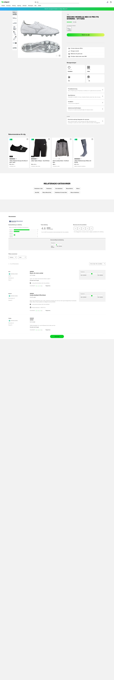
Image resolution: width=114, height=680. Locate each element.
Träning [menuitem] (14, 5)
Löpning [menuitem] (19, 5)
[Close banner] (112, 9)
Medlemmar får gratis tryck (76, 53)
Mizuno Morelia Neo (47, 192)
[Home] (5, 2)
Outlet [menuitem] (39, 5)
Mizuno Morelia (69, 188)
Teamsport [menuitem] (30, 5)
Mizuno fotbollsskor (75, 192)
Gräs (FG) (37, 192)
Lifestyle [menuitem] (25, 5)
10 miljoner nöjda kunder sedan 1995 (79, 56)
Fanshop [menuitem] (8, 5)
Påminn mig (85, 34)
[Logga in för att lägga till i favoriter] (27, 139)
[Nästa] (59, 55)
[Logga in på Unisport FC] (107, 2)
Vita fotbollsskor (58, 188)
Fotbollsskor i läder (38, 188)
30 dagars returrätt (75, 51)
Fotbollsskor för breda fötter (61, 192)
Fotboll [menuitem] (3, 5)
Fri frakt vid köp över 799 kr (77, 48)
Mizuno (78, 188)
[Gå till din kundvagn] (110, 2)
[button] (14, 18)
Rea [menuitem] (35, 5)
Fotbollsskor (49, 188)
